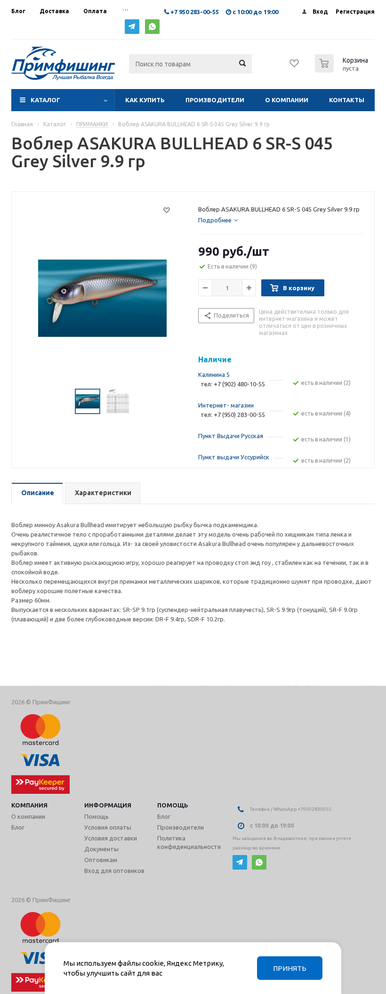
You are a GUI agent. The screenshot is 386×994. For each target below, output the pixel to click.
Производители (214, 100)
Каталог (45, 100)
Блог (17, 827)
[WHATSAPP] (152, 26)
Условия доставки (110, 838)
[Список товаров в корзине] (342, 69)
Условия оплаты (107, 827)
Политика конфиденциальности (189, 842)
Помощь (172, 805)
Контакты (346, 100)
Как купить (145, 100)
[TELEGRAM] (132, 26)
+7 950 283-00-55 (194, 11)
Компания (29, 805)
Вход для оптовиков (114, 870)
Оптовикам (100, 859)
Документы (101, 849)
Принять (289, 968)
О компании (286, 100)
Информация (107, 805)
